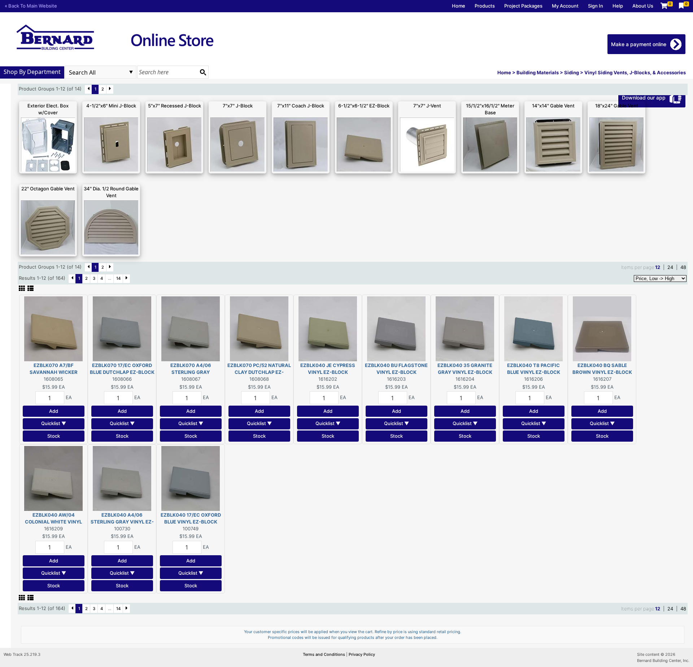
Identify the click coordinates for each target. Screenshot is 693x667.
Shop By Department (32, 72)
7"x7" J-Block (238, 106)
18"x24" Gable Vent (616, 106)
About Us (642, 6)
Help (618, 6)
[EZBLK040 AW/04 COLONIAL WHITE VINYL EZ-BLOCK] (53, 478)
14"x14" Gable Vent (553, 106)
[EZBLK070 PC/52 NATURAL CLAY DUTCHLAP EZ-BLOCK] (259, 328)
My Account (565, 6)
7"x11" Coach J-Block (300, 106)
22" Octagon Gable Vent (48, 188)
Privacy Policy (362, 654)
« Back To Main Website (31, 6)
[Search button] (202, 72)
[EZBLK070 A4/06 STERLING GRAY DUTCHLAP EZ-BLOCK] (190, 328)
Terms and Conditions (324, 654)
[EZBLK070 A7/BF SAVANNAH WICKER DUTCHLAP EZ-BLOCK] (53, 328)
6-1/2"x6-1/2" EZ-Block (363, 106)
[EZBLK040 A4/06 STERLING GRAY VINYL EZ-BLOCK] (122, 478)
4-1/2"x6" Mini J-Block (111, 106)
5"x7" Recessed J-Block (174, 106)
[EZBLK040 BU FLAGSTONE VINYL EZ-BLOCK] (396, 328)
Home (458, 6)
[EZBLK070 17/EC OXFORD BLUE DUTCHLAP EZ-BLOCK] (122, 328)
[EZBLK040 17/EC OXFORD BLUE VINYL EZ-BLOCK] (190, 478)
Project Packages (523, 6)
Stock (53, 436)
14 (118, 278)
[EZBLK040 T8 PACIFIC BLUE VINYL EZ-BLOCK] (533, 328)
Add (53, 411)
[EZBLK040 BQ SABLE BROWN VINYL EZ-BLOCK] (602, 328)
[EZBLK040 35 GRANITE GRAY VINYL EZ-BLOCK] (465, 328)
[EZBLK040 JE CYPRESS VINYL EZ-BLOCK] (327, 328)
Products (485, 6)
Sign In (595, 6)
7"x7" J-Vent (427, 106)
